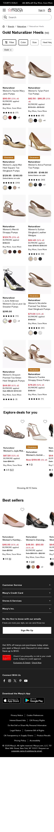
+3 (19, 321)
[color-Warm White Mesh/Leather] (14, 321)
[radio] (5, 117)
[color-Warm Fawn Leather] (14, 187)
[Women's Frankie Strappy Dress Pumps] (39, 354)
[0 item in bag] (49, 10)
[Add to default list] (22, 421)
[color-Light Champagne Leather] (30, 259)
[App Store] (11, 700)
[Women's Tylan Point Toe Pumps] (39, 70)
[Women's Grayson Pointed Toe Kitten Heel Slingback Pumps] (14, 354)
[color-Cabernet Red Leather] (10, 252)
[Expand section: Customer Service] (27, 585)
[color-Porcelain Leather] (35, 259)
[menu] (4, 10)
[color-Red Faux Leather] (10, 117)
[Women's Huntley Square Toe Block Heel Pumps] (13, 520)
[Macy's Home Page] (15, 10)
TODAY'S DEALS (10, 3)
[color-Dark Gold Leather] (5, 187)
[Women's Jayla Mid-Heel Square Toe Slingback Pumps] (14, 142)
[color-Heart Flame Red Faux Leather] (38, 567)
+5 (19, 188)
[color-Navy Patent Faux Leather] (35, 120)
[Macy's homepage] (4, 27)
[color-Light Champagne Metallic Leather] (30, 333)
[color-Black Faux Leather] (14, 117)
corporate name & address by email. (26, 751)
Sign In (41, 10)
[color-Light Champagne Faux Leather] (30, 120)
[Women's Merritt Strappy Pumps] (14, 209)
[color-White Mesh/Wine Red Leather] (10, 321)
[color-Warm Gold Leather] (30, 184)
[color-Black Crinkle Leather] (35, 333)
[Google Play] (34, 700)
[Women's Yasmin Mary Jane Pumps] (14, 70)
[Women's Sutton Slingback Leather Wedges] (39, 209)
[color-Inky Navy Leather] (40, 184)
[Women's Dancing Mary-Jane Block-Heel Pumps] (37, 520)
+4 (44, 120)
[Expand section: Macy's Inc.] (27, 609)
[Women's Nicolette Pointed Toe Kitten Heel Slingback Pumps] (39, 280)
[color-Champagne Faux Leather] (5, 117)
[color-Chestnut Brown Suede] (19, 252)
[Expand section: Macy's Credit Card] (27, 593)
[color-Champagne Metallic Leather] (5, 252)
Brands (11, 26)
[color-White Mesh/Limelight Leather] (5, 321)
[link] (14, 103)
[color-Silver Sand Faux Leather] (40, 120)
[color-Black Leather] (10, 187)
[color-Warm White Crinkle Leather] (40, 333)
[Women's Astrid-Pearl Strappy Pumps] (37, 432)
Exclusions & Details (21, 663)
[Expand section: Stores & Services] (27, 601)
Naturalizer (21, 26)
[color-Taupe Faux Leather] (33, 567)
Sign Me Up (27, 630)
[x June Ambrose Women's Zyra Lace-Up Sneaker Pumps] (14, 280)
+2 (19, 118)
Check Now (36, 663)
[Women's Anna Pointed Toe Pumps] (39, 142)
